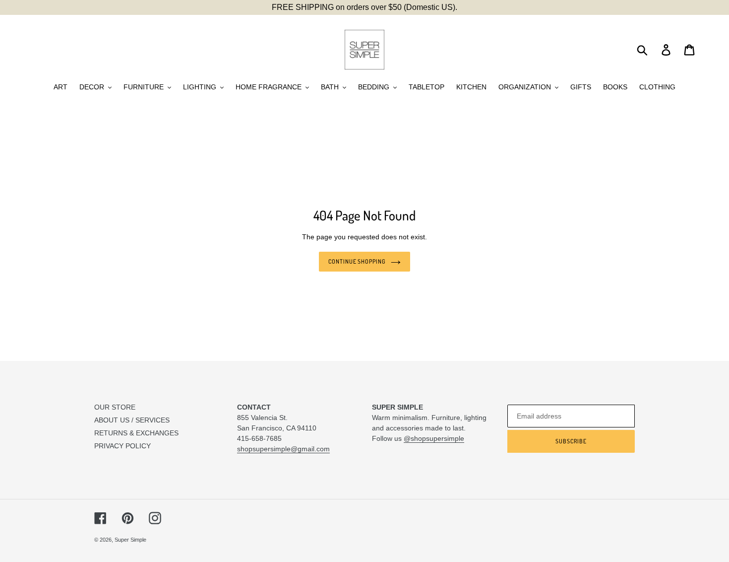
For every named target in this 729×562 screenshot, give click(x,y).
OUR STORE (114, 407)
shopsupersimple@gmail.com (283, 449)
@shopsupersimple (434, 438)
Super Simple (130, 540)
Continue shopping (357, 261)
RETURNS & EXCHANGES (136, 433)
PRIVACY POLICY (122, 446)
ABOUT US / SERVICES (132, 420)
